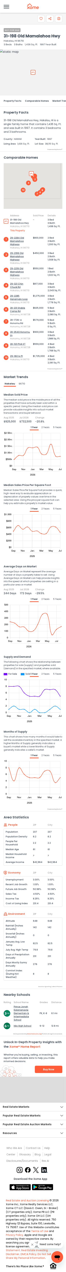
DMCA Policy (28, 1254)
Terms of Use (39, 1231)
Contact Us (33, 1148)
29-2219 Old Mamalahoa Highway (17, 272)
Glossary (25, 1154)
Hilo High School (22, 1025)
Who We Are (14, 1148)
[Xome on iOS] (21, 1187)
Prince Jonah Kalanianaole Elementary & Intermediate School (21, 1013)
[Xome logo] (33, 6)
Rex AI (45, 1161)
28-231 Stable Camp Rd (17, 309)
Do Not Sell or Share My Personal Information (30, 1256)
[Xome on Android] (42, 1187)
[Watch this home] (41, 18)
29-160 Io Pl (16, 356)
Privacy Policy (14, 1235)
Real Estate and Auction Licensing (27, 1200)
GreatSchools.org (34, 1034)
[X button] (36, 1170)
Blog (38, 1154)
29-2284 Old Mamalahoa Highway (17, 241)
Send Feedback (33, 1093)
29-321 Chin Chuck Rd (16, 285)
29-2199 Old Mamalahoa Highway (17, 256)
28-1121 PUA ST (17, 344)
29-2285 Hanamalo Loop (19, 297)
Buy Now (48, 1069)
